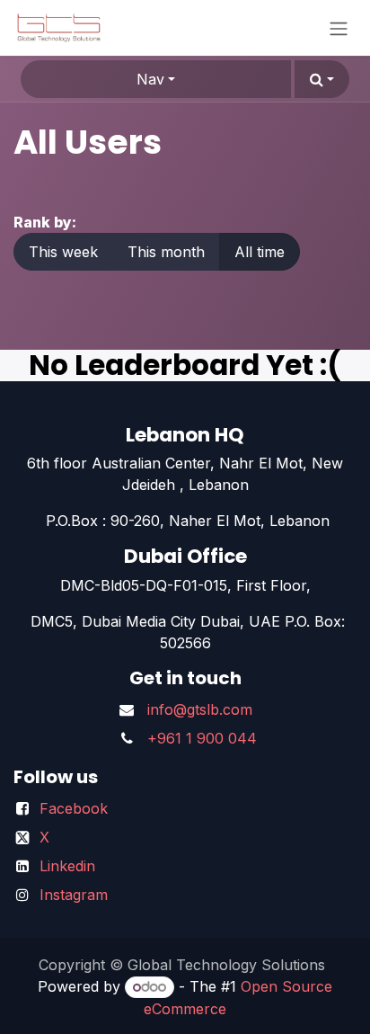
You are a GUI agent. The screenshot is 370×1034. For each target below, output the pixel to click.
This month (166, 252)
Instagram (74, 895)
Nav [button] (150, 79)
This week (63, 252)
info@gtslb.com (199, 709)
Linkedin (67, 866)
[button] (322, 79)
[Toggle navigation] (339, 28)
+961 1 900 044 (202, 738)
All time (259, 252)
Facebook (74, 808)
